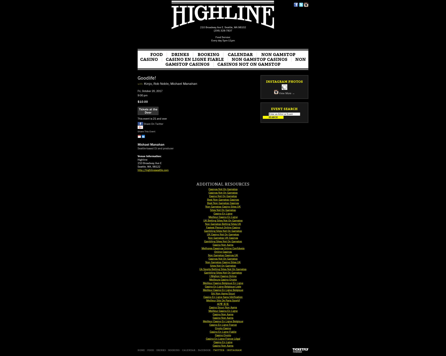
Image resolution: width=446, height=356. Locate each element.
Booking (208, 54)
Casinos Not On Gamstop (249, 64)
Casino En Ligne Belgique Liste (223, 286)
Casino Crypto (223, 335)
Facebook (204, 350)
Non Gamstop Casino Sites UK (223, 206)
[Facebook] (296, 6)
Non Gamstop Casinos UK (223, 255)
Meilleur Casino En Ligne (223, 217)
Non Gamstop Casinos (259, 59)
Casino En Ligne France (223, 324)
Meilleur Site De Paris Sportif (223, 300)
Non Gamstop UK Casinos (223, 238)
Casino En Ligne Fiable (195, 59)
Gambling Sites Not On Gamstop (223, 231)
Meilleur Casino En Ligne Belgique (223, 290)
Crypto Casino (223, 328)
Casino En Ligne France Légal (223, 338)
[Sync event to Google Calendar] (143, 136)
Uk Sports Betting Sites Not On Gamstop (223, 269)
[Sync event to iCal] (139, 136)
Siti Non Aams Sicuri (223, 293)
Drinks (180, 54)
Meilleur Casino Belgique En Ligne (223, 283)
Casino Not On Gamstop (223, 196)
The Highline (223, 15)
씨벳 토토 (223, 304)
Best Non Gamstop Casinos (223, 199)
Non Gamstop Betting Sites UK (223, 224)
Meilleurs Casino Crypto (223, 279)
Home (141, 350)
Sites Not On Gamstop (223, 210)
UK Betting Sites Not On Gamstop (223, 220)
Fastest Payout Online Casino (223, 227)
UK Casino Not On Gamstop (223, 234)
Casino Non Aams (223, 244)
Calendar (240, 54)
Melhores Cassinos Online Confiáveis (223, 248)
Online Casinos (223, 251)
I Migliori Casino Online (223, 276)
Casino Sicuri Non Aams (223, 307)
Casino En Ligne (223, 213)
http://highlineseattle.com (153, 170)
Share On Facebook (140, 124)
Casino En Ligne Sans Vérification (223, 297)
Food (156, 54)
